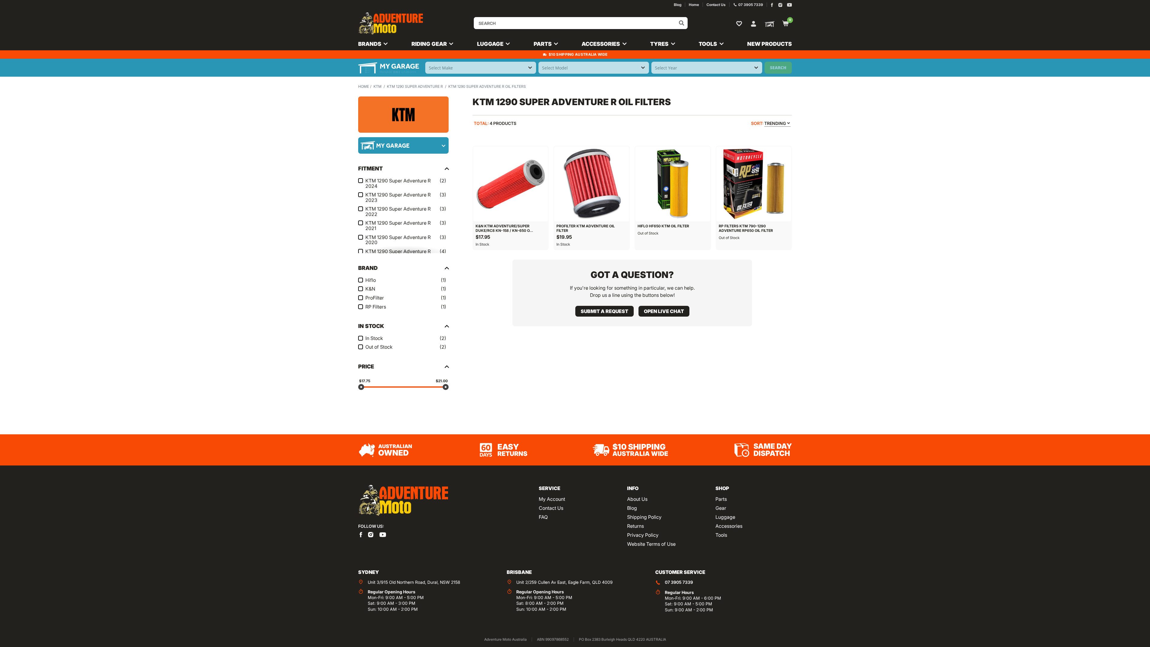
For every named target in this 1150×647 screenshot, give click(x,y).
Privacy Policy (643, 535)
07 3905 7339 (679, 582)
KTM (377, 86)
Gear (720, 508)
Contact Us (551, 508)
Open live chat (664, 311)
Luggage (725, 517)
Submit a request (604, 311)
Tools (721, 535)
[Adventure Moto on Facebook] (772, 5)
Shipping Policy (644, 517)
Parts (721, 499)
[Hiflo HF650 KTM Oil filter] (672, 184)
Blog (632, 508)
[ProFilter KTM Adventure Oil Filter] (591, 184)
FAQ (543, 517)
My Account (552, 499)
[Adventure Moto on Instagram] (780, 5)
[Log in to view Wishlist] (740, 23)
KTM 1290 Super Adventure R (415, 86)
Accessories (728, 526)
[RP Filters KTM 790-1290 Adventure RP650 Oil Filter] (754, 184)
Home (363, 86)
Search (778, 67)
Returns (635, 526)
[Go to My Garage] (768, 23)
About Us (637, 499)
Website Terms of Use (651, 544)
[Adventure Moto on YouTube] (790, 5)
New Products (769, 44)
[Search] (682, 23)
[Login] (753, 23)
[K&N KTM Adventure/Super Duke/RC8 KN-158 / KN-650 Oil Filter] (510, 184)
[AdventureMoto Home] (403, 501)
